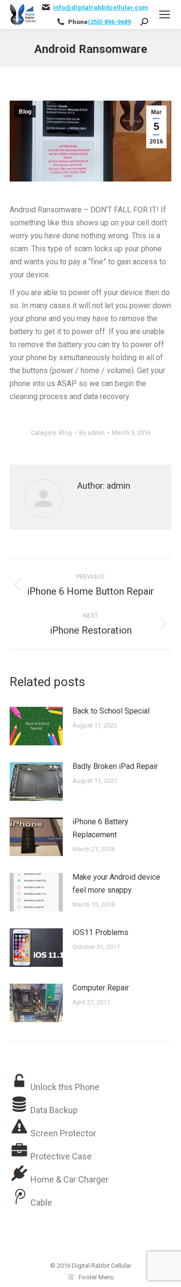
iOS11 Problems (100, 932)
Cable (41, 1202)
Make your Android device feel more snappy (116, 883)
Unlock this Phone (64, 1087)
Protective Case (61, 1156)
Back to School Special (111, 710)
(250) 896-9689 (109, 22)
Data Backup (54, 1110)
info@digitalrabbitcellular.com (100, 7)
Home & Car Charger (69, 1179)
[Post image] (36, 726)
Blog (25, 111)
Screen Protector (63, 1133)
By (92, 432)
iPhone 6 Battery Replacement (100, 828)
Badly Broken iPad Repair (115, 766)
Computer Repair (100, 987)
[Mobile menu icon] (164, 14)
